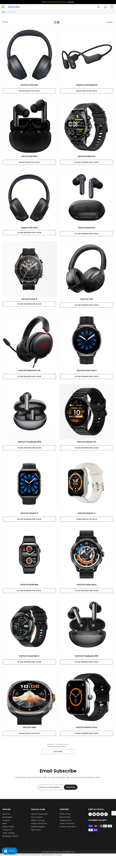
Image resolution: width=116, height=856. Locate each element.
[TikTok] (98, 814)
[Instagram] (94, 814)
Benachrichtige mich (29, 91)
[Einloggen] (105, 7)
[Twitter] (106, 814)
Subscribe (70, 787)
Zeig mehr (57, 751)
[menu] (3, 7)
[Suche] (98, 7)
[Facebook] (90, 814)
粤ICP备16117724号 (69, 852)
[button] (55, 22)
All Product (12, 12)
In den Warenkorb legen (86, 162)
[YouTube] (102, 814)
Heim (3, 12)
